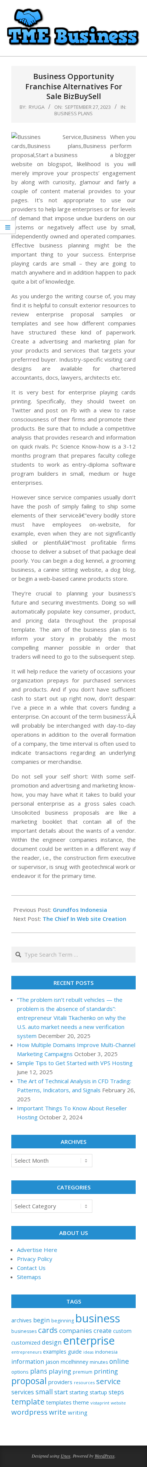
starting (78, 1392)
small (44, 1391)
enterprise (89, 1340)
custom (122, 1330)
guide (75, 1351)
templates (59, 1402)
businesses (24, 1331)
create (102, 1330)
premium (82, 1372)
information (27, 1362)
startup (98, 1392)
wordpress (29, 1412)
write (57, 1412)
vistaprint (99, 1403)
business (97, 1318)
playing (60, 1371)
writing (77, 1412)
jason (52, 1361)
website (118, 1403)
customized (25, 1342)
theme (81, 1402)
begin (41, 1320)
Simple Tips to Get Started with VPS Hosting (75, 1063)
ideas (88, 1352)
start (61, 1392)
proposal (29, 1381)
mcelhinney (74, 1361)
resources (84, 1382)
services (22, 1392)
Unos (65, 1456)
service (108, 1381)
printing (106, 1371)
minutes (99, 1362)
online (119, 1361)
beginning (62, 1320)
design (51, 1342)
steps (116, 1392)
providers (60, 1382)
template (27, 1401)
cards (48, 1330)
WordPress (105, 1456)
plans (38, 1371)
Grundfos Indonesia (80, 909)
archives (21, 1320)
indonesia (106, 1351)
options (20, 1371)
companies (75, 1330)
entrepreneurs (26, 1352)
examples (54, 1351)
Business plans (73, 113)
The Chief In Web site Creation (84, 918)
